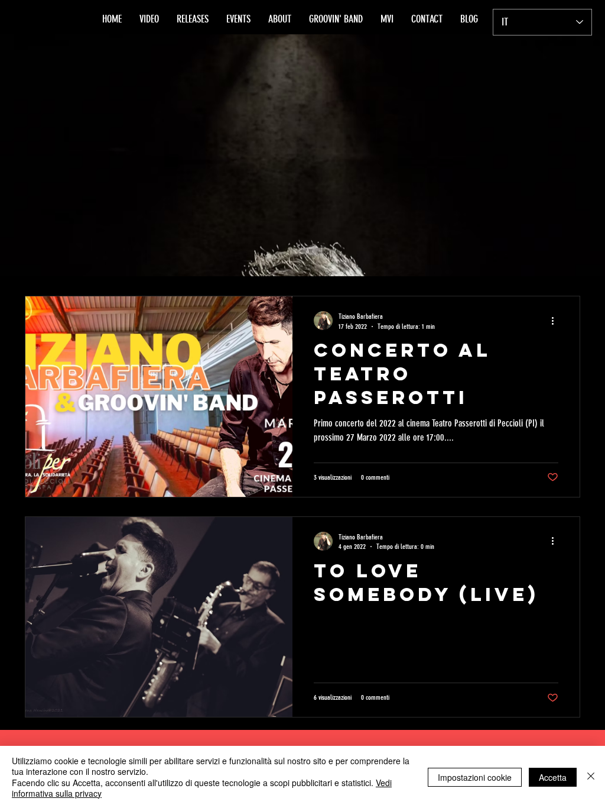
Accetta (553, 777)
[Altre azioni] (556, 320)
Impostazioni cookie (475, 777)
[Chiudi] (591, 777)
